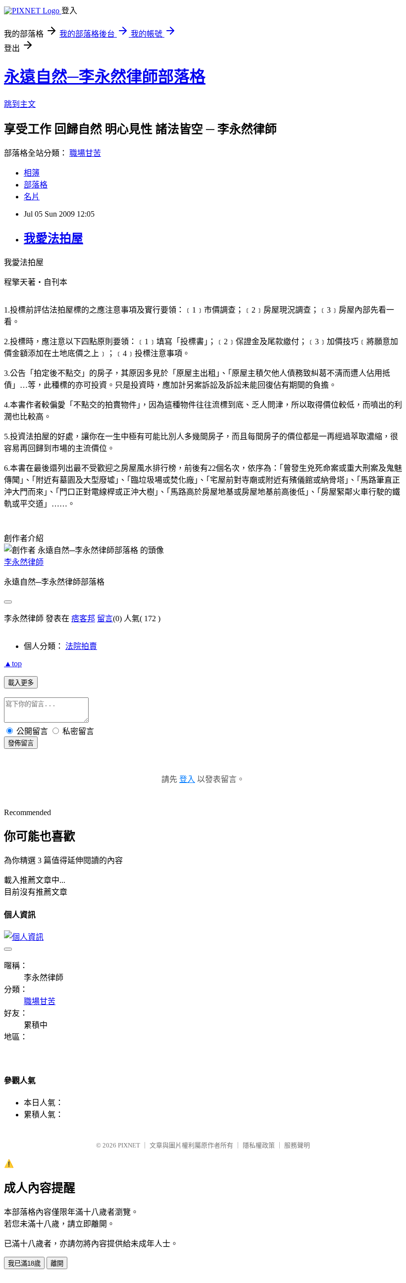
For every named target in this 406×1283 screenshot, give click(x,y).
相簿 (32, 173)
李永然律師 (24, 562)
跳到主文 (20, 104)
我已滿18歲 (24, 1263)
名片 (32, 196)
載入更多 (21, 683)
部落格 (36, 185)
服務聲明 (297, 1145)
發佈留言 (21, 743)
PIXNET (129, 1145)
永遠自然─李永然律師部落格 (104, 77)
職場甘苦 (85, 153)
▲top (13, 663)
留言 (105, 618)
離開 (57, 1263)
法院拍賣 (81, 646)
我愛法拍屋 (53, 238)
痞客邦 (83, 618)
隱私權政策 (259, 1145)
